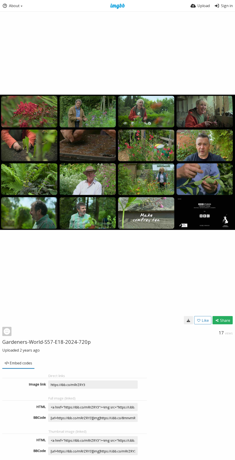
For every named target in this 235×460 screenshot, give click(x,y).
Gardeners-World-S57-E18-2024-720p (46, 341)
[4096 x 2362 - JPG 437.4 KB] (188, 320)
